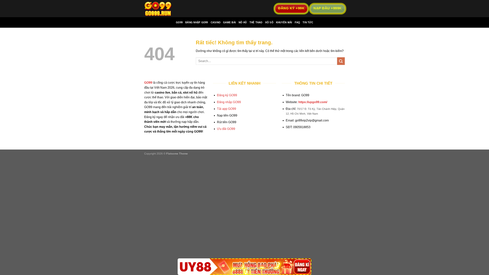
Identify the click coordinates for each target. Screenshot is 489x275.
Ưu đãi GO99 (226, 128)
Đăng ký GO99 (227, 95)
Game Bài (229, 22)
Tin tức (308, 22)
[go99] (163, 8)
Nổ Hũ (243, 22)
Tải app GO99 (226, 108)
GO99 (179, 22)
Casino (216, 22)
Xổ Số (269, 22)
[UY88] (244, 266)
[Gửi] (341, 61)
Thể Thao (255, 22)
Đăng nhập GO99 (229, 102)
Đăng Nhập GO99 (196, 22)
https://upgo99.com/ (312, 102)
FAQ (297, 22)
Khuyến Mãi (284, 22)
